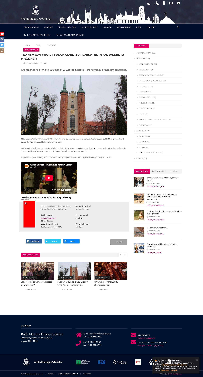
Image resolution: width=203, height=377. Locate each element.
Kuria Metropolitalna (68, 374)
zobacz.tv (25, 200)
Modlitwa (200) (146, 69)
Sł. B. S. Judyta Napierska (37, 35)
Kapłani (48, 27)
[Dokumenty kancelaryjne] (164, 3)
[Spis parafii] (157, 3)
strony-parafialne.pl (174, 374)
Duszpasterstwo (67, 27)
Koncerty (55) (145, 92)
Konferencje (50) (147, 97)
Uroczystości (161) (148, 64)
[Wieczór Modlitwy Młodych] (119, 362)
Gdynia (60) (144, 142)
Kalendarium (124, 27)
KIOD (138, 27)
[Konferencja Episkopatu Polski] (174, 362)
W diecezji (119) (143, 58)
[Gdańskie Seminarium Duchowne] (156, 362)
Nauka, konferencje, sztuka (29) (155, 119)
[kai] (101, 362)
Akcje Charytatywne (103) (151, 75)
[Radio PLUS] (138, 362)
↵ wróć (118, 242)
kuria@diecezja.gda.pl (146, 338)
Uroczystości (51, 45)
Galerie (107, 27)
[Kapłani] (148, 3)
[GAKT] (83, 362)
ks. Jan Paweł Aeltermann (70, 35)
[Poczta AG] (171, 3)
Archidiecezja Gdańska (36, 18)
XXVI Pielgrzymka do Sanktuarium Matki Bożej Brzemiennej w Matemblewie (161, 196)
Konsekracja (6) (147, 108)
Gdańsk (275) (145, 136)
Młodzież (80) (146, 86)
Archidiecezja (31, 27)
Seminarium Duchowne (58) (152, 81)
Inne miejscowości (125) (150, 153)
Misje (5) (143, 114)
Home (28, 45)
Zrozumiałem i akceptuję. (169, 370)
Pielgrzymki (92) (147, 103)
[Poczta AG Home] (178, 3)
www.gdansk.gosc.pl (48, 218)
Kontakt (151, 27)
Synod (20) (142, 158)
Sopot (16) (144, 147)
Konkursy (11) (145, 125)
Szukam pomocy (90, 27)
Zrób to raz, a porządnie (157, 228)
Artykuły (38, 45)
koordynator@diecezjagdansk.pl (150, 345)
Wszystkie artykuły (146, 53)
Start (50, 374)
